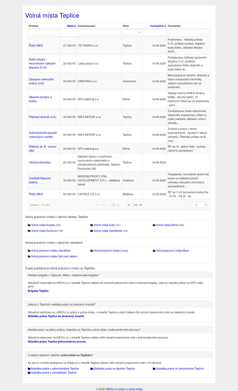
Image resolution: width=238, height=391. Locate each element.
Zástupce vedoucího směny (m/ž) (41, 81)
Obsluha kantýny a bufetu (40, 99)
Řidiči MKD (36, 45)
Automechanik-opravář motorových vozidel (43, 135)
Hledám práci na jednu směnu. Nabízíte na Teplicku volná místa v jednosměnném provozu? (84, 330)
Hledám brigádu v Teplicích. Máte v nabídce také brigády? (63, 275)
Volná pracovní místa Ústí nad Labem (54, 256)
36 (129, 204)
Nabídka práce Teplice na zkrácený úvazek (56, 316)
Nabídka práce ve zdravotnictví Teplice (179, 368)
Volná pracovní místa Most (172, 250)
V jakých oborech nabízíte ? (60, 355)
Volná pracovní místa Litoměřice (51, 250)
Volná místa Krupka (43, 225)
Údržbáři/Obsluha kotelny (40, 180)
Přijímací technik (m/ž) (42, 117)
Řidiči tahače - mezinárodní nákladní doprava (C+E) (42, 63)
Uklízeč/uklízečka (40, 162)
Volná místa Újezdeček (108, 231)
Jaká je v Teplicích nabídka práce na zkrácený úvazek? (62, 304)
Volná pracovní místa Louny (111, 250)
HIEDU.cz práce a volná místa (124, 389)
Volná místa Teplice (52, 14)
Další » (136, 204)
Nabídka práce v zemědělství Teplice (53, 372)
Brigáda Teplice (38, 291)
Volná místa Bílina (167, 225)
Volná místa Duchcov (44, 231)
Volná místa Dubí (104, 225)
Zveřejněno (157, 26)
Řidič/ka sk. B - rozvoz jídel (42, 148)
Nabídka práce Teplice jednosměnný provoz (57, 341)
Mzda (70, 26)
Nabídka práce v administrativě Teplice (54, 368)
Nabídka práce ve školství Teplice (114, 368)
